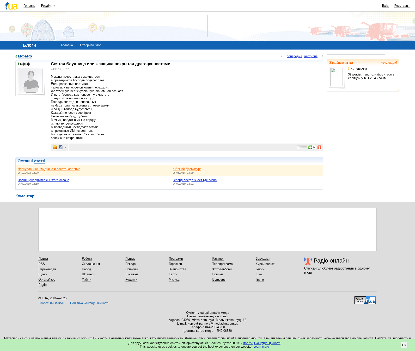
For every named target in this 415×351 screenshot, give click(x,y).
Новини (217, 274)
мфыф (25, 56)
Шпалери (88, 274)
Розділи (46, 5)
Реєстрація (402, 5)
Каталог (218, 258)
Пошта (43, 258)
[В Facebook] (60, 147)
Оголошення (91, 264)
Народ (86, 269)
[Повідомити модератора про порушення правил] (319, 147)
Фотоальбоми (222, 269)
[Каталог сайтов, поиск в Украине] (365, 298)
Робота (87, 258)
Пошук (130, 258)
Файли (86, 279)
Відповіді (219, 279)
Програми (176, 258)
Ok (404, 345)
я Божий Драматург (187, 169)
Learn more (261, 346)
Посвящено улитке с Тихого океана (43, 180)
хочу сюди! (389, 62)
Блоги (260, 269)
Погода (130, 264)
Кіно (259, 274)
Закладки (262, 258)
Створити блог (90, 45)
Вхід (385, 5)
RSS (41, 264)
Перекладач (47, 269)
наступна (310, 56)
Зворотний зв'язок (51, 303)
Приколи (131, 269)
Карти (173, 274)
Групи (260, 279)
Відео (42, 274)
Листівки (131, 274)
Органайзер (46, 279)
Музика (174, 279)
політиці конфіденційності (262, 343)
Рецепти (131, 279)
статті (39, 161)
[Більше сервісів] (65, 147)
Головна (29, 5)
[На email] (55, 147)
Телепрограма (222, 264)
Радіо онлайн (331, 260)
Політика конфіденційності (89, 303)
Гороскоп (175, 264)
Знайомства (341, 62)
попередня (294, 56)
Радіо (42, 285)
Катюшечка (359, 68)
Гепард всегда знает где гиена (195, 180)
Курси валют (265, 264)
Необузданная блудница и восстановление (49, 169)
